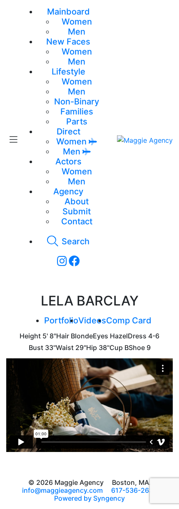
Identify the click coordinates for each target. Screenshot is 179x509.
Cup (116, 348)
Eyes (100, 336)
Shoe (137, 348)
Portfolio (61, 320)
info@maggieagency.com (62, 490)
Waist (65, 348)
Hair (62, 336)
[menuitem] (77, 22)
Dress (137, 336)
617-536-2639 (134, 490)
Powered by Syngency (89, 498)
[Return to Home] (145, 139)
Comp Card (129, 320)
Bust (36, 348)
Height (30, 336)
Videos (92, 320)
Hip (91, 348)
